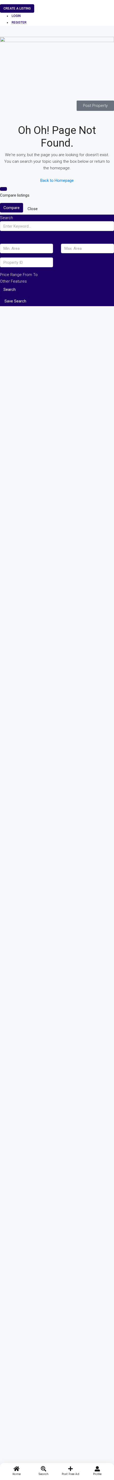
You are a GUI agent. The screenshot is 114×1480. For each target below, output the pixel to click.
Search (9, 289)
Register (19, 22)
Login (16, 16)
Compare (11, 207)
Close (33, 208)
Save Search (15, 301)
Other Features (13, 281)
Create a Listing (17, 8)
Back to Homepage (57, 180)
